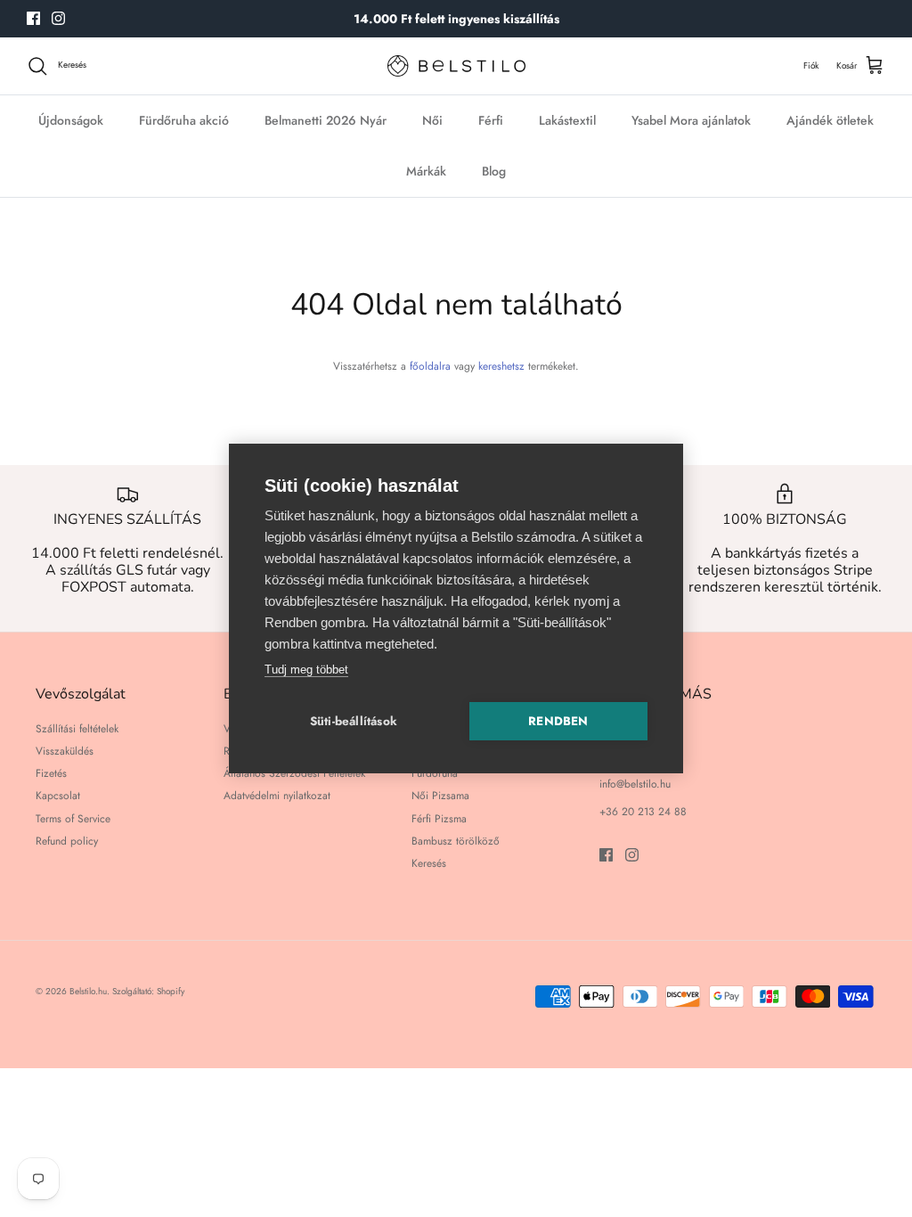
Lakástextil (567, 120)
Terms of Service (73, 819)
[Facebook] (33, 18)
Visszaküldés (65, 751)
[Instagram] (58, 18)
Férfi (490, 120)
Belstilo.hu (88, 991)
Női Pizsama (440, 796)
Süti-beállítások (353, 721)
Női (432, 120)
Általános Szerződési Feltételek (294, 773)
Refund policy (67, 841)
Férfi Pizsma (439, 819)
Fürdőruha (434, 773)
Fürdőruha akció (184, 120)
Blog (494, 171)
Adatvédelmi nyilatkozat (277, 796)
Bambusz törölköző (455, 841)
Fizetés (51, 773)
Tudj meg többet (306, 669)
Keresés (428, 863)
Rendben (558, 721)
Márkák (426, 171)
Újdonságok (70, 120)
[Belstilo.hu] (456, 66)
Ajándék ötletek (830, 120)
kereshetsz (501, 366)
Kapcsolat (58, 796)
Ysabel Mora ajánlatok (691, 120)
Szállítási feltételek (77, 729)
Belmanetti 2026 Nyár (326, 120)
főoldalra (430, 366)
